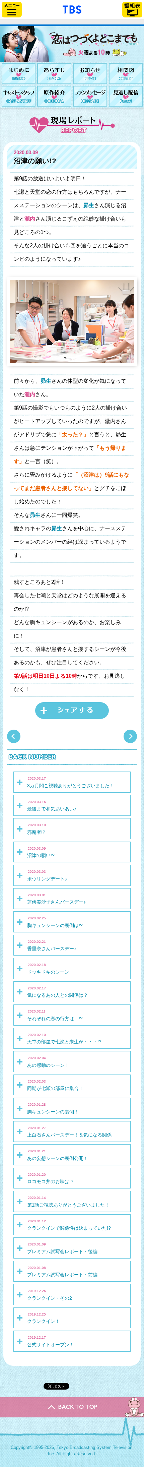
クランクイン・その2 (49, 1294)
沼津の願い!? (41, 852)
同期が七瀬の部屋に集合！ (55, 1085)
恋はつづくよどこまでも (72, 44)
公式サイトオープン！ (50, 1341)
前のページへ (130, 736)
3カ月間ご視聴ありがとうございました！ (70, 782)
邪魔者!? (36, 829)
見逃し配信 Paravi (126, 96)
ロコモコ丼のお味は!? (50, 1178)
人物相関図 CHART (126, 73)
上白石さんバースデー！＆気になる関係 (69, 1132)
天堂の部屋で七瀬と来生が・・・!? (64, 1038)
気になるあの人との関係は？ (57, 992)
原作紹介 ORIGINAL (54, 96)
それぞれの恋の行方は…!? (55, 1015)
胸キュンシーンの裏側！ (53, 1108)
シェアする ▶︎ (72, 710)
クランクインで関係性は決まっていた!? (69, 1225)
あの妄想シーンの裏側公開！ (57, 1155)
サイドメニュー (12, 9)
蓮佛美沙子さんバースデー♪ (56, 899)
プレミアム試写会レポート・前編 (62, 1271)
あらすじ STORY (54, 73)
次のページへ (13, 736)
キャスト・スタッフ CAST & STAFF (18, 96)
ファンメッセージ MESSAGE (90, 96)
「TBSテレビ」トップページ (72, 8)
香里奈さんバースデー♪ (51, 945)
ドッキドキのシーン (48, 968)
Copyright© (21, 1447)
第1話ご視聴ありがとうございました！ (68, 1201)
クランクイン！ (43, 1318)
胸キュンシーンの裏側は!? (55, 922)
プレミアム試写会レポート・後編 (62, 1248)
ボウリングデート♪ (47, 875)
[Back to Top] (72, 1407)
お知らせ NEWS (90, 73)
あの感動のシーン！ (48, 1061)
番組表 (132, 9)
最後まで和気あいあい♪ (51, 805)
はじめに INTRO (18, 73)
